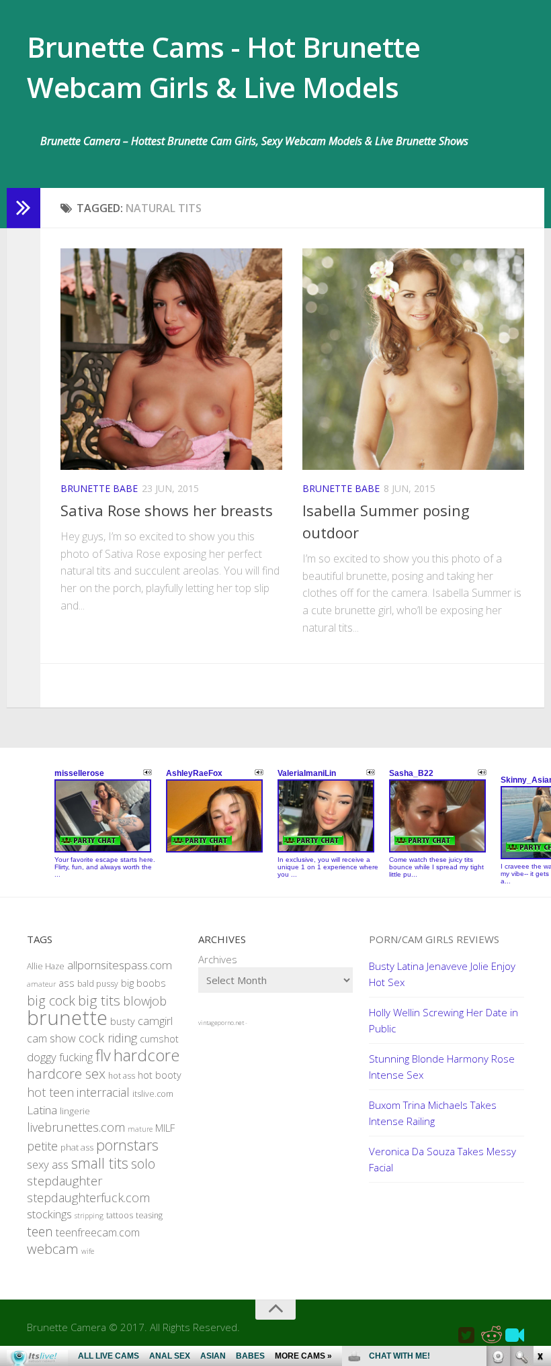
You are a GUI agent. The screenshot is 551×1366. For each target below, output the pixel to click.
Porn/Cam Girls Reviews (434, 939)
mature (140, 1129)
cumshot (159, 1038)
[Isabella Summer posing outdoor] (413, 359)
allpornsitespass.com (119, 965)
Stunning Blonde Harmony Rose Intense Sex (442, 1066)
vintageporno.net (221, 1022)
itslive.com (152, 1094)
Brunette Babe (99, 488)
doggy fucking (60, 1057)
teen (40, 1231)
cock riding (108, 1038)
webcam (53, 1248)
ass (66, 982)
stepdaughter (65, 1180)
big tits (99, 1000)
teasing (149, 1215)
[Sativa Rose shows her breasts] (171, 359)
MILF (165, 1127)
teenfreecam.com (98, 1232)
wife (87, 1251)
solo (143, 1164)
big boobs (143, 982)
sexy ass (48, 1164)
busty (122, 1021)
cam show (51, 1038)
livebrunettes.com (76, 1127)
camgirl (155, 1020)
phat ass (76, 1147)
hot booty (159, 1075)
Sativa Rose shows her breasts (166, 510)
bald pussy (97, 983)
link (539, 1156)
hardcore (146, 1055)
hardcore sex (66, 1073)
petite (42, 1146)
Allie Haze (46, 966)
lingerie (75, 1111)
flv (103, 1055)
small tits (99, 1163)
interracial (103, 1092)
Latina (42, 1110)
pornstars (127, 1145)
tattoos (119, 1215)
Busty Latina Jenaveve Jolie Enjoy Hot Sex (442, 974)
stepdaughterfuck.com (88, 1197)
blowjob (145, 1000)
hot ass (121, 1075)
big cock (51, 1000)
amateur (41, 984)
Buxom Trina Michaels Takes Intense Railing (433, 1113)
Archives (217, 959)
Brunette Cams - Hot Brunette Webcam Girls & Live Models (223, 67)
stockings (49, 1214)
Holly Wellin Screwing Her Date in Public (443, 1020)
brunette (67, 1017)
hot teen (50, 1092)
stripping (89, 1215)
